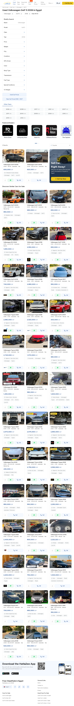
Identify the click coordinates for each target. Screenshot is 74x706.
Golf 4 (60, 325)
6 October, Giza (56, 287)
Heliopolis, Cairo (32, 542)
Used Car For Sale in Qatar (44, 700)
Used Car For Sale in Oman (44, 703)
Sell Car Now (61, 179)
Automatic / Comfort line (57, 581)
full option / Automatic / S (62, 290)
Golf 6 (52, 216)
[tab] (7, 104)
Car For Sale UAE (6, 698)
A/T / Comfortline (60, 399)
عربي (59, 3)
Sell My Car (68, 3)
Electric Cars (30, 3)
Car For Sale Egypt (6, 695)
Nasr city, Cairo (56, 213)
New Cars (18, 3)
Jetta (29, 545)
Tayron (36, 290)
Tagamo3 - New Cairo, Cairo (59, 250)
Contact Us (40, 685)
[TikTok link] (19, 686)
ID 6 (12, 254)
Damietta (31, 358)
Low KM (18, 175)
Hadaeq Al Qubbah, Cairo (11, 472)
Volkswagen (7, 175)
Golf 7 (60, 253)
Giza (54, 615)
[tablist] (37, 104)
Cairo (30, 172)
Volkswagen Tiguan (61, 507)
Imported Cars (24, 3)
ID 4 (12, 399)
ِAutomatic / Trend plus (9, 510)
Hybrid (67, 399)
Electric (16, 254)
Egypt (7, 686)
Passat (52, 290)
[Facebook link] (15, 686)
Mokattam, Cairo (9, 215)
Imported (53, 510)
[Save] (22, 151)
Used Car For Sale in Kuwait (44, 695)
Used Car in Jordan (42, 698)
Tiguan (36, 253)
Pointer (66, 542)
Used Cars (14, 3)
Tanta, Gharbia (56, 397)
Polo (12, 475)
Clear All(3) (35, 13)
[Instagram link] (28, 686)
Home (39, 682)
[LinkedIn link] (23, 686)
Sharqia (30, 213)
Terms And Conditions (43, 688)
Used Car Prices (14, 94)
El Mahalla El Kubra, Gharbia (12, 172)
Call (20, 180)
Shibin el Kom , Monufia (58, 323)
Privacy (39, 690)
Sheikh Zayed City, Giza (11, 252)
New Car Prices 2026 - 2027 (14, 99)
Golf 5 (12, 175)
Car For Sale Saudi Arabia (8, 700)
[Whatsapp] (10, 180)
